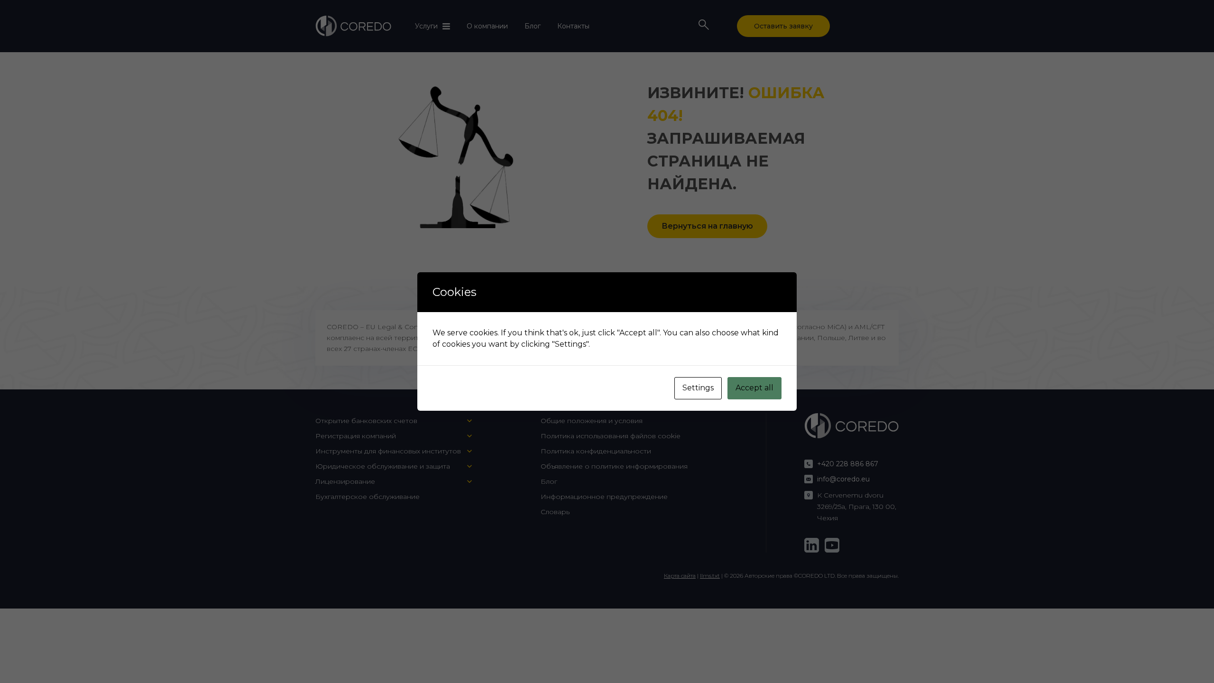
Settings (698, 387)
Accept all (754, 387)
